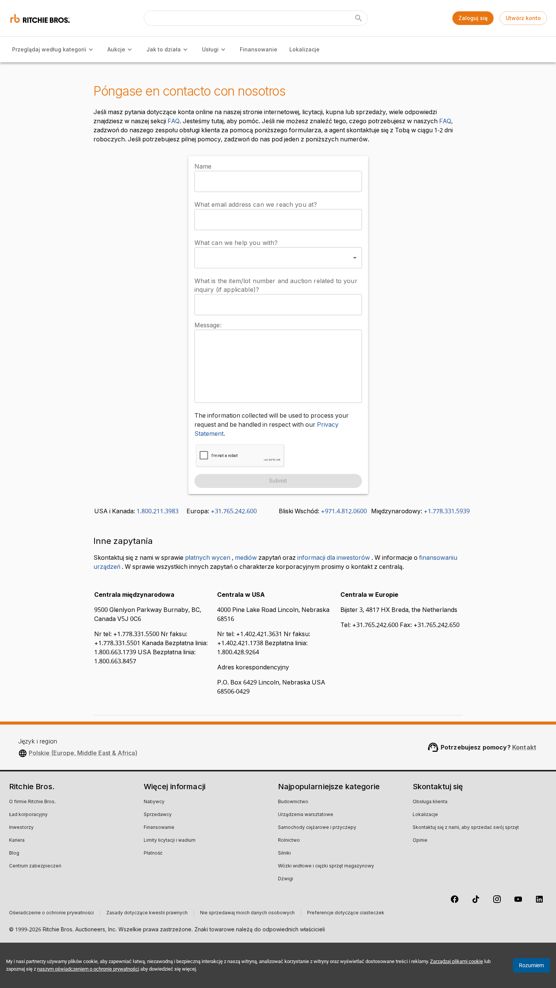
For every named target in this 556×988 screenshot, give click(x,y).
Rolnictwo (289, 840)
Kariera (17, 840)
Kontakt (524, 747)
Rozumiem (531, 965)
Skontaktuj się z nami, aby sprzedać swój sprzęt (466, 827)
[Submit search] (358, 18)
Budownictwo (293, 802)
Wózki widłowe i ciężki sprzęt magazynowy (326, 866)
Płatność (153, 853)
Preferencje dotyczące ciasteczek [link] (345, 913)
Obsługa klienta (430, 802)
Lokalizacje (304, 49)
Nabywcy (154, 802)
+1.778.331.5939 (447, 511)
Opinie (420, 840)
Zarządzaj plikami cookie (456, 961)
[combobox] (278, 257)
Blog (14, 853)
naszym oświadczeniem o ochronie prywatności (88, 969)
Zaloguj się (473, 18)
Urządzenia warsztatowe (305, 814)
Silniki (284, 853)
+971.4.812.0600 (344, 511)
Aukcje (116, 49)
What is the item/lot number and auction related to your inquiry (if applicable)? (275, 285)
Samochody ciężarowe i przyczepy (317, 827)
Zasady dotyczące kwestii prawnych (147, 913)
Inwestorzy (21, 827)
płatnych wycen (207, 557)
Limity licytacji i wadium (170, 840)
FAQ (174, 121)
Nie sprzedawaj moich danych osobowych (247, 913)
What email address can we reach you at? (255, 204)
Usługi (210, 49)
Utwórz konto (523, 18)
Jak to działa (163, 49)
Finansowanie (258, 49)
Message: (208, 325)
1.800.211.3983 (158, 511)
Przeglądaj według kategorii (49, 49)
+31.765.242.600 (234, 511)
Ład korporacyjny (28, 814)
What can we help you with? (236, 242)
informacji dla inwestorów (333, 557)
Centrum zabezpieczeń (35, 866)
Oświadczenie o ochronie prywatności (51, 913)
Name (203, 166)
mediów (246, 557)
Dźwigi (285, 879)
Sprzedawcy (158, 814)
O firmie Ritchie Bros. (32, 802)
